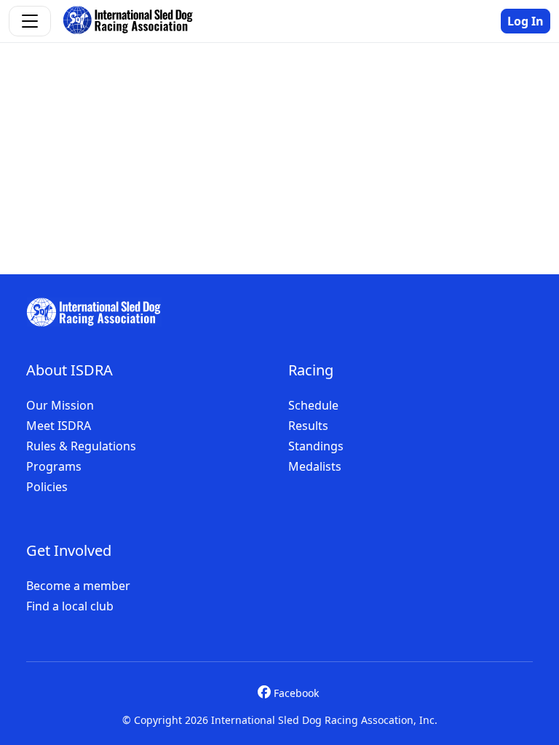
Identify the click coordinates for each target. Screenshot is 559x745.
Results (308, 426)
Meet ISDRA (58, 426)
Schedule (313, 405)
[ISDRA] (94, 312)
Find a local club (70, 606)
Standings (316, 446)
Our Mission (60, 405)
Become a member (78, 586)
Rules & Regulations (81, 446)
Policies (47, 487)
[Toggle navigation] (30, 21)
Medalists (314, 466)
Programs (54, 466)
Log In (525, 21)
